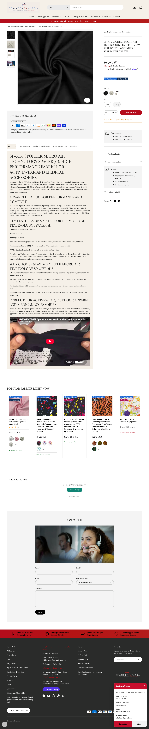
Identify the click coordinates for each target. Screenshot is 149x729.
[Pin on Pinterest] (119, 201)
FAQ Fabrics (11, 663)
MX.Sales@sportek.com (51, 677)
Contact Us (123, 724)
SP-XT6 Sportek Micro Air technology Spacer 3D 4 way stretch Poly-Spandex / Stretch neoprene (51, 26)
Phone (37, 578)
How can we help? (82, 578)
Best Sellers (11, 655)
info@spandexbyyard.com (52, 668)
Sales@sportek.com (123, 711)
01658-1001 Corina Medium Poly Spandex (128, 420)
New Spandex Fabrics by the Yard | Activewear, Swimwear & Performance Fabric (24, 26)
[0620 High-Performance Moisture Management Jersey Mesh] (19, 406)
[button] (140, 7)
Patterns (55, 17)
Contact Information (85, 668)
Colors (66, 17)
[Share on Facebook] (115, 201)
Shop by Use (79, 17)
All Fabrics (11, 651)
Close (139, 724)
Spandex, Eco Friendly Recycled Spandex (117, 32)
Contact (116, 17)
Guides (105, 17)
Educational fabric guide (16, 693)
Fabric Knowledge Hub (15, 672)
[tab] (11, 146)
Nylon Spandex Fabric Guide (17, 668)
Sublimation (11, 689)
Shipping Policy (83, 659)
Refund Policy (83, 655)
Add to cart (131, 112)
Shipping (107, 66)
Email (78, 568)
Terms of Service (84, 663)
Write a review (74, 490)
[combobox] (85, 7)
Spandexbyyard (15, 721)
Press (9, 685)
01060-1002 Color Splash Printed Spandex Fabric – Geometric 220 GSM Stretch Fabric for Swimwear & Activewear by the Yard (74, 425)
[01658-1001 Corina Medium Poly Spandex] (130, 406)
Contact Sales (12, 676)
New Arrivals (95, 17)
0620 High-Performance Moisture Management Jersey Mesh (18, 421)
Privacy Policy (83, 651)
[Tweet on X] (110, 201)
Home (31, 17)
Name (37, 568)
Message (38, 588)
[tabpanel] (50, 260)
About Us (10, 680)
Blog (8, 659)
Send (40, 612)
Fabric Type (41, 17)
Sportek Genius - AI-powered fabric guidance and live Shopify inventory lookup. (20, 699)
